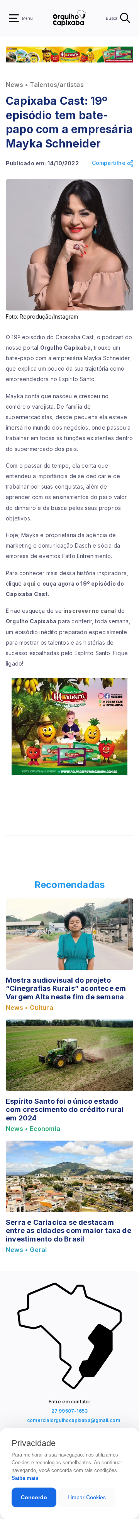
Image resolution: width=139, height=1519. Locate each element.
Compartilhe (109, 163)
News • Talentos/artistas (45, 84)
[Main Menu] (14, 18)
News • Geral (26, 1250)
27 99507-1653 (69, 1411)
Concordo (34, 1497)
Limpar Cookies (87, 1497)
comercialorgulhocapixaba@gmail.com (71, 1420)
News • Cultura (29, 1007)
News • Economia (33, 1128)
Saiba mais (25, 1478)
